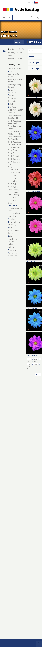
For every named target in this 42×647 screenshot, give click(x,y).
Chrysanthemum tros (15, 210)
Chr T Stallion (14, 213)
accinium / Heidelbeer (13, 254)
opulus (11, 219)
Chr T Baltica (13, 184)
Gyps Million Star (15, 110)
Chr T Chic (12, 206)
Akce (10, 56)
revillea (12, 107)
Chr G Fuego (13, 150)
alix (10, 236)
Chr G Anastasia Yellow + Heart (14, 143)
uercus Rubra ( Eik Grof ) (15, 223)
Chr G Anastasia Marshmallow (14, 122)
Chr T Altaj (12, 181)
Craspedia (12, 101)
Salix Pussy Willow (12, 240)
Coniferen (12, 98)
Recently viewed (15, 58)
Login (30, 2)
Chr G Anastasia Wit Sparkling (14, 138)
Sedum (11, 244)
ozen (10, 227)
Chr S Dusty (13, 178)
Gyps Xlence (13, 113)
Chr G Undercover (13, 168)
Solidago (11, 247)
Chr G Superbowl (15, 156)
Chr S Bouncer (14, 172)
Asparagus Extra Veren (15, 80)
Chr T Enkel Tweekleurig (13, 193)
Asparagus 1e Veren (13, 75)
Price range (33, 68)
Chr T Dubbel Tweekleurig (13, 188)
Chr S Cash (12, 175)
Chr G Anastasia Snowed (14, 127)
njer (10, 71)
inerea (11, 95)
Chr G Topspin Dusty (14, 163)
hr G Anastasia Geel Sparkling (14, 116)
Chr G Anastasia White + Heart (14, 132)
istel (10, 104)
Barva (31, 56)
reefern (12, 250)
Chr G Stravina (14, 153)
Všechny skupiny (15, 53)
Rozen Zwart (13, 230)
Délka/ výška (34, 62)
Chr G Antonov (14, 147)
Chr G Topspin (14, 159)
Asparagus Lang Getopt (14, 85)
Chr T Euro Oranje (12, 201)
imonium (12, 216)
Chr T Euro (12, 197)
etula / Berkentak (12, 91)
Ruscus (11, 233)
